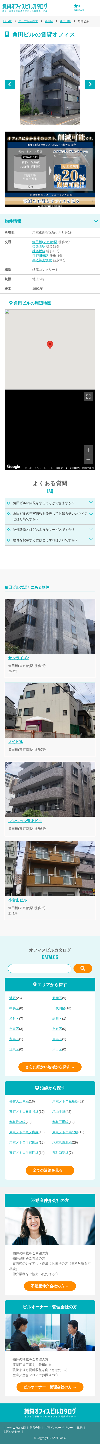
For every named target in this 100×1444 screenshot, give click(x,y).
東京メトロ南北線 (65, 1132)
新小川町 (65, 21)
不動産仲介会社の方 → (50, 1286)
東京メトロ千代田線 (24, 1142)
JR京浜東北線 (62, 1142)
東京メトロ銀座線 (65, 1101)
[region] (50, 430)
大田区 (57, 1049)
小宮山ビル (17, 900)
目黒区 (57, 1039)
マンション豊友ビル (25, 821)
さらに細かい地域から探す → (50, 1067)
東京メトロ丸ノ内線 (24, 1132)
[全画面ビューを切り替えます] (88, 396)
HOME (7, 21)
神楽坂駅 (38, 251)
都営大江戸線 (19, 1101)
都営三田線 (60, 1122)
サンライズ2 (18, 658)
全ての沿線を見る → (50, 1170)
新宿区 (49, 21)
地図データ (61, 468)
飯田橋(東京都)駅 (44, 242)
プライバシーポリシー (59, 1427)
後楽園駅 (38, 246)
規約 (80, 1427)
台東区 (14, 1029)
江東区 (14, 1049)
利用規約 (75, 468)
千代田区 (58, 1008)
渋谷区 (14, 1018)
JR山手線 (58, 1111)
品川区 (57, 1018)
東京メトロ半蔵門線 (24, 1153)
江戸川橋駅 (40, 256)
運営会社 (35, 1427)
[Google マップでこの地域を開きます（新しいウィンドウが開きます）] (13, 467)
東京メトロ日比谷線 (24, 1111)
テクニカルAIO (16, 1427)
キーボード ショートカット (39, 468)
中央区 (14, 1008)
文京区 (57, 1029)
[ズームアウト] (88, 459)
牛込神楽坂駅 (42, 260)
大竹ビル (15, 742)
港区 (12, 998)
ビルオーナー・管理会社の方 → (50, 1387)
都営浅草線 (17, 1122)
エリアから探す (28, 21)
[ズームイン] (88, 450)
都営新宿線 (60, 1153)
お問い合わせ (11, 1431)
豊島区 (14, 1039)
